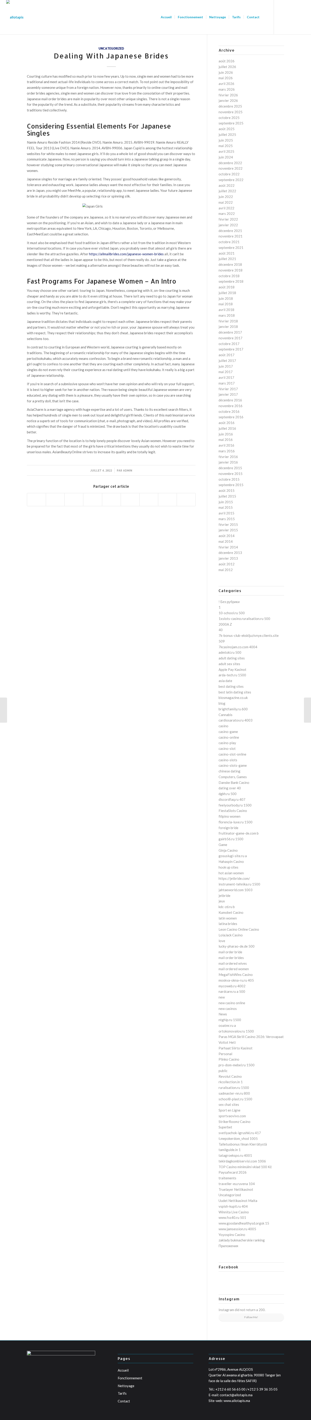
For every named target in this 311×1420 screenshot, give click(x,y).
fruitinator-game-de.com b (239, 833)
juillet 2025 (227, 134)
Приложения (228, 1246)
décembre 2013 (230, 553)
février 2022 (228, 219)
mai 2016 (226, 439)
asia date (225, 681)
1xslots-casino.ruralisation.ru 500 (244, 618)
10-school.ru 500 (232, 613)
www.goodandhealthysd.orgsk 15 (244, 1223)
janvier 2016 (228, 462)
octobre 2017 (229, 344)
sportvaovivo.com (232, 1116)
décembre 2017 (230, 332)
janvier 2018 (228, 326)
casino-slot (227, 748)
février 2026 (228, 95)
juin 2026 (226, 72)
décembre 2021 (230, 231)
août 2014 (227, 536)
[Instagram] (301, 16)
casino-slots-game (233, 765)
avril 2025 (226, 151)
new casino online (232, 1003)
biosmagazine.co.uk (233, 698)
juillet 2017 (227, 360)
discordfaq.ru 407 (232, 799)
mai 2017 (226, 372)
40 (221, 630)
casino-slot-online (232, 754)
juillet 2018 (227, 293)
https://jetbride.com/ (234, 878)
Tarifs (122, 1393)
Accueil (123, 1370)
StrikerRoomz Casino (234, 1122)
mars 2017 (227, 383)
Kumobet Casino (231, 912)
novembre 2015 (230, 474)
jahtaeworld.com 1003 (235, 890)
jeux (222, 901)
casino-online (229, 737)
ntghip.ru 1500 (230, 1020)
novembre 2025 (230, 112)
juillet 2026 (227, 67)
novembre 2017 (230, 338)
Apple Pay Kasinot (232, 669)
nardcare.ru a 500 (232, 991)
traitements (227, 1178)
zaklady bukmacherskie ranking (242, 1240)
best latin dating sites (235, 692)
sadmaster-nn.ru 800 (234, 1093)
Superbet (225, 1127)
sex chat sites (229, 1104)
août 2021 (227, 253)
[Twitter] (287, 16)
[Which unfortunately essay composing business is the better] (3, 710)
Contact (124, 1401)
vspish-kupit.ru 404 (233, 1206)
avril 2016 (226, 445)
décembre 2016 (230, 400)
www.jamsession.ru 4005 (237, 1229)
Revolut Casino (230, 1076)
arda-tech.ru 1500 (232, 675)
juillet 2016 (227, 428)
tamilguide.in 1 (230, 1150)
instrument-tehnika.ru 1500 (239, 884)
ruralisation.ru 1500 (234, 1087)
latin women (228, 918)
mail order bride (230, 952)
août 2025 (227, 129)
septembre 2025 (231, 123)
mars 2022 (227, 213)
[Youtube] (294, 16)
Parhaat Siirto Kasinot (235, 1048)
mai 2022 (226, 202)
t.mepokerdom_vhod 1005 (238, 1138)
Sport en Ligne (229, 1110)
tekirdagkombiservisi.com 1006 (242, 1161)
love (222, 941)
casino (223, 726)
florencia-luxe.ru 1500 (235, 822)
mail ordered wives (233, 963)
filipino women (229, 816)
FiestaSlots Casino (233, 811)
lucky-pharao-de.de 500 (237, 946)
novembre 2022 (230, 168)
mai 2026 (226, 78)
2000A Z (225, 624)
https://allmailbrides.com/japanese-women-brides (126, 254)
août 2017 (227, 355)
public (223, 1071)
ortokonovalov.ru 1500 (236, 1031)
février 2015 (228, 524)
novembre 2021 (230, 236)
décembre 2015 (230, 468)
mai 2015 (226, 507)
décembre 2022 (230, 163)
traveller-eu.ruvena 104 (237, 1184)
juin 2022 (226, 197)
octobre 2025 (229, 118)
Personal (225, 1054)
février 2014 (228, 547)
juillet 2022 (227, 191)
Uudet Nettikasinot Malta (238, 1201)
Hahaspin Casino (231, 861)
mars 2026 (227, 89)
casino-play (227, 743)
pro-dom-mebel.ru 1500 (237, 1065)
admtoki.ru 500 (230, 652)
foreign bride (228, 828)
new (222, 997)
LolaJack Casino (231, 935)
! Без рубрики (229, 602)
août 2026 (227, 61)
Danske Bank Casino (234, 782)
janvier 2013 (228, 558)
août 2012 (227, 564)
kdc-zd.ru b (227, 907)
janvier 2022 (228, 225)
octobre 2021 (229, 242)
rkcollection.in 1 (231, 1082)
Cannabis (225, 715)
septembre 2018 (231, 281)
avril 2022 (226, 208)
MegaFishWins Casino (236, 974)
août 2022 (227, 185)
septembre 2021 (231, 247)
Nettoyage (126, 1386)
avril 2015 (226, 513)
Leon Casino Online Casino (239, 929)
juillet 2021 (227, 259)
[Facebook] (281, 16)
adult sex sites (229, 664)
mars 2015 (227, 519)
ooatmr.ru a (227, 1025)
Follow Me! (251, 1317)
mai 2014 (226, 541)
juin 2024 (226, 157)
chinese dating (229, 771)
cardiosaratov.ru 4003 (235, 720)
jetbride (224, 895)
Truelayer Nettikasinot (236, 1189)
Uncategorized (111, 48)
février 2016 (228, 457)
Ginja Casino (228, 850)
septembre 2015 (231, 485)
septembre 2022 (231, 180)
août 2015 (227, 490)
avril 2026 (226, 84)
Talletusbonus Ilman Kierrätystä (243, 1144)
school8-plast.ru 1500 (235, 1099)
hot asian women (231, 873)
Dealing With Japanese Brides (111, 55)
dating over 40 (230, 788)
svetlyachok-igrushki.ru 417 (240, 1133)
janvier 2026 (228, 100)
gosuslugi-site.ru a (233, 856)
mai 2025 (226, 146)
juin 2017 (226, 366)
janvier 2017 (228, 394)
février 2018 (228, 321)
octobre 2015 (229, 479)
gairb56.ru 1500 (231, 839)
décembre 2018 (230, 264)
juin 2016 (226, 434)
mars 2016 (227, 451)
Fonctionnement (130, 1378)
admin (127, 470)
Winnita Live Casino (234, 1212)
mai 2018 (226, 304)
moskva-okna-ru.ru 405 (236, 980)
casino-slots (228, 760)
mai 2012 (226, 570)
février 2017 (228, 389)
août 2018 (227, 287)
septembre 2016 (231, 417)
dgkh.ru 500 (228, 794)
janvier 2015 (228, 530)
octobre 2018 (229, 276)
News (223, 1014)
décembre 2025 (230, 106)
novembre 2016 (230, 406)
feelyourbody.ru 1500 (235, 805)
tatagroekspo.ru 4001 (235, 1155)
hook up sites (228, 867)
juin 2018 (226, 298)
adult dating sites (232, 658)
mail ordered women (234, 969)
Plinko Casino (229, 1059)
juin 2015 (226, 502)
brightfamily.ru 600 (233, 709)
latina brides (228, 924)
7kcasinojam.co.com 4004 (238, 647)
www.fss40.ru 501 (232, 1217)
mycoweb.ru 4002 (232, 986)
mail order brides (231, 958)
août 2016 (227, 423)
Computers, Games (233, 777)
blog (222, 703)
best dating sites (231, 686)
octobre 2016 (229, 411)
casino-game (228, 732)
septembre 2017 (231, 349)
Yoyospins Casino (232, 1235)
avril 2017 (226, 377)
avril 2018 (226, 310)
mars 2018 (227, 315)
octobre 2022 (229, 174)
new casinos (228, 1008)
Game (223, 845)
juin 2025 (226, 140)
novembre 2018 (230, 270)
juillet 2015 (227, 496)
